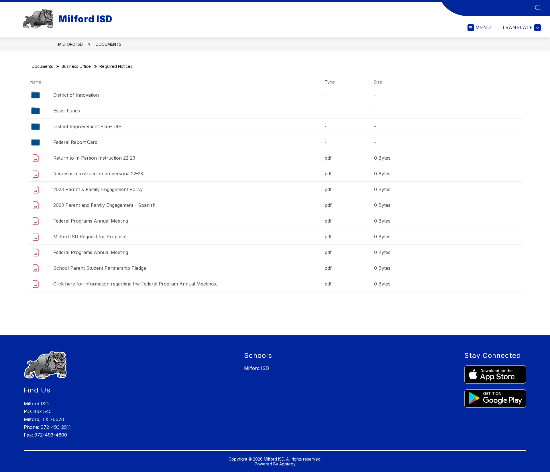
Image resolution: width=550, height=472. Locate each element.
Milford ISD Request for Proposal (89, 236)
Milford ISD (70, 44)
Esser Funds (66, 111)
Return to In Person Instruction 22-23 (94, 158)
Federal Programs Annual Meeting (90, 221)
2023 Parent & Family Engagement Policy (98, 189)
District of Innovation (76, 95)
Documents (108, 44)
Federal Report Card (75, 142)
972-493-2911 (56, 427)
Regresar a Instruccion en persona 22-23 (98, 173)
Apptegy (287, 463)
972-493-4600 (50, 435)
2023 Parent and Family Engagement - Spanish (104, 205)
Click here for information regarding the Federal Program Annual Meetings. (135, 284)
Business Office (76, 66)
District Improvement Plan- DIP (87, 126)
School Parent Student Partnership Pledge (99, 268)
